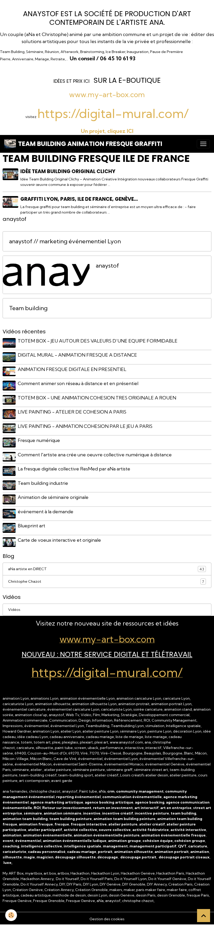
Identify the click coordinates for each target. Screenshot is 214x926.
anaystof (107, 265)
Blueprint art (31, 525)
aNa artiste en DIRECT (106, 569)
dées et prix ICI (72, 81)
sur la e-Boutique (127, 80)
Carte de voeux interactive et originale (59, 540)
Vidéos (14, 609)
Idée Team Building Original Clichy (67, 171)
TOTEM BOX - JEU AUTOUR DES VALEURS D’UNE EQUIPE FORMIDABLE (97, 341)
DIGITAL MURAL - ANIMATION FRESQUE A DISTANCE (77, 355)
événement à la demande (45, 511)
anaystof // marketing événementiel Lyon (65, 241)
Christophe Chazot (106, 581)
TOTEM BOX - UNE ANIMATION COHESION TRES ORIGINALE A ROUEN (97, 397)
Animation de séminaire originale (53, 497)
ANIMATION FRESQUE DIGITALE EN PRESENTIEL (72, 369)
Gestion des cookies (107, 919)
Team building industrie (43, 483)
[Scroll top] (203, 915)
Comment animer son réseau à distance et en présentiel (78, 383)
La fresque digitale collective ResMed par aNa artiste (74, 468)
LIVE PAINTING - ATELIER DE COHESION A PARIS (72, 412)
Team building (28, 308)
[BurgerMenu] (203, 143)
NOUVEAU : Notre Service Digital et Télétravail (107, 654)
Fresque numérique (39, 440)
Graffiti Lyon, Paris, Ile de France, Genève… (79, 199)
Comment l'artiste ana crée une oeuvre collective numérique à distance (95, 454)
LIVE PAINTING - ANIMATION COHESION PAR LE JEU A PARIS (85, 426)
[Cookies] (11, 915)
